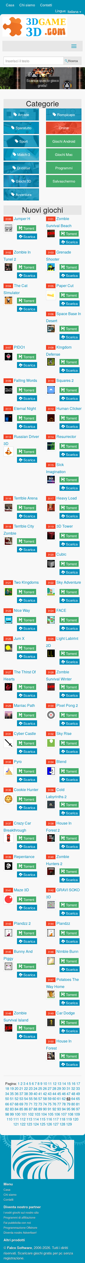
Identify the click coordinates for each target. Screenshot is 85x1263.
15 (69, 1083)
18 (7, 1088)
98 (7, 1114)
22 (26, 1088)
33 (78, 1088)
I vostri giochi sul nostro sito (21, 1212)
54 (26, 1098)
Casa (10, 4)
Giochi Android (63, 141)
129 (69, 1123)
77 (59, 1103)
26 (45, 1088)
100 (17, 1114)
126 (49, 1123)
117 (56, 1119)
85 (21, 1108)
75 (49, 1103)
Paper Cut (64, 285)
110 (9, 1119)
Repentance (24, 856)
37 (21, 1093)
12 (54, 1083)
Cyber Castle (25, 733)
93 (59, 1108)
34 (7, 1093)
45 (59, 1093)
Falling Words (25, 380)
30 (64, 1088)
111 (16, 1119)
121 (16, 1123)
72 (35, 1103)
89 (40, 1108)
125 (42, 1123)
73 (40, 1103)
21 (21, 1088)
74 (45, 1103)
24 (35, 1088)
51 (12, 1098)
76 (54, 1103)
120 (75, 1119)
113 (29, 1119)
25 (40, 1088)
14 (64, 1083)
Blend (61, 761)
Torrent (28, 228)
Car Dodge (65, 1013)
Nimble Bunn (67, 951)
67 (12, 1103)
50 (7, 1098)
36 (16, 1093)
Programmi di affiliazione (19, 1217)
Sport (23, 141)
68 (16, 1103)
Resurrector (66, 436)
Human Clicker (68, 408)
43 (49, 1093)
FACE (61, 610)
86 (26, 1108)
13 (59, 1083)
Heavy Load (66, 498)
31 (68, 1088)
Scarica (29, 236)
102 (31, 1114)
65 (78, 1098)
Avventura (23, 194)
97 (78, 1108)
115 (42, 1119)
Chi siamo (27, 4)
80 (73, 1103)
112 (23, 1119)
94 (64, 1108)
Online (64, 127)
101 (24, 1114)
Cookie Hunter (26, 789)
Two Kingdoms (26, 582)
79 (68, 1103)
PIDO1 (19, 347)
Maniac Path (24, 705)
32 (73, 1088)
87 (31, 1108)
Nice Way (22, 610)
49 (78, 1093)
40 (35, 1093)
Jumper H (22, 218)
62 (64, 1098)
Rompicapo (65, 114)
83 (12, 1108)
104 (44, 1114)
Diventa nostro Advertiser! (20, 1232)
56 (35, 1098)
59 (49, 1098)
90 (45, 1108)
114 (36, 1119)
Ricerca (73, 61)
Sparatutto (23, 127)
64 (73, 1098)
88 (35, 1108)
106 (57, 1114)
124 (36, 1123)
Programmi (63, 167)
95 (68, 1108)
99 (12, 1114)
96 (73, 1108)
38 (26, 1093)
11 (50, 1083)
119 (69, 1119)
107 (64, 1114)
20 (16, 1088)
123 (29, 1123)
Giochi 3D (23, 181)
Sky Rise (64, 733)
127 (56, 1123)
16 (73, 1083)
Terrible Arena (26, 498)
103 (37, 1114)
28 (54, 1088)
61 (59, 1098)
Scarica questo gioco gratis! (42, 83)
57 (40, 1098)
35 (12, 1093)
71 (31, 1103)
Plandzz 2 (22, 923)
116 (49, 1119)
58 (45, 1098)
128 (62, 1123)
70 (26, 1103)
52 (16, 1098)
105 (50, 1114)
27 (49, 1088)
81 (78, 1103)
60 (54, 1098)
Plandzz (63, 923)
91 (49, 1108)
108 (70, 1114)
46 (64, 1093)
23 (31, 1088)
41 (40, 1093)
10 (45, 1083)
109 (77, 1114)
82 (7, 1108)
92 (54, 1108)
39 (31, 1093)
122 (23, 1123)
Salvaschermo (64, 181)
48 (73, 1093)
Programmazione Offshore (20, 1227)
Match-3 (23, 154)
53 (21, 1098)
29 (59, 1088)
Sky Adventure (68, 582)
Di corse (23, 167)
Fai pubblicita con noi (17, 1223)
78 (64, 1103)
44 (54, 1093)
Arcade (23, 114)
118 (62, 1119)
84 (16, 1108)
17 (78, 1083)
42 (45, 1093)
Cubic (61, 554)
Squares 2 (65, 380)
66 (7, 1103)
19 (12, 1088)
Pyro (18, 761)
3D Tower (64, 526)
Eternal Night (25, 408)
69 (21, 1103)
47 (68, 1093)
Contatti (46, 4)
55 (31, 1098)
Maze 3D (21, 889)
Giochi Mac (64, 154)
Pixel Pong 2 (67, 705)
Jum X (19, 638)
